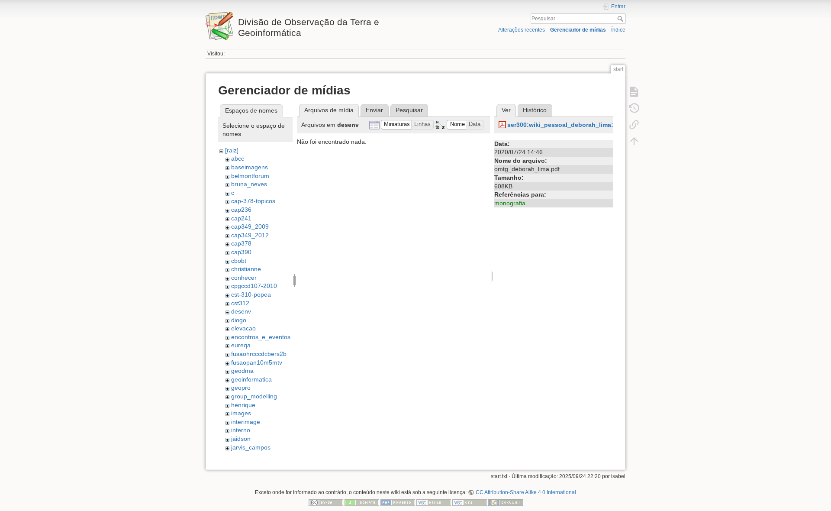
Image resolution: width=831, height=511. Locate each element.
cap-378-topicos (253, 200)
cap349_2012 (250, 235)
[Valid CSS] (469, 502)
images (241, 413)
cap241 (241, 218)
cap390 (241, 252)
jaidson (241, 438)
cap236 (241, 209)
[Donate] (362, 502)
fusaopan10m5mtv (256, 362)
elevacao (243, 328)
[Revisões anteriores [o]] (634, 108)
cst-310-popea (251, 294)
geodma (242, 370)
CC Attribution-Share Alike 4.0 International (526, 492)
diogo (238, 320)
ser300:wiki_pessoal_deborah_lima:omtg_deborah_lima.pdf (595, 124)
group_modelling (254, 396)
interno (240, 430)
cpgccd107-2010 (254, 285)
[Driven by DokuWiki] (505, 502)
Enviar (374, 110)
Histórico (535, 110)
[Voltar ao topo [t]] (634, 141)
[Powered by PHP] (397, 502)
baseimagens (249, 167)
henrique (243, 404)
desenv (241, 311)
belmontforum (250, 175)
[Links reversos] (634, 124)
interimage (245, 421)
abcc (237, 158)
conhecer (244, 277)
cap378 (241, 243)
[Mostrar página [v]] (634, 92)
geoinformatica (251, 379)
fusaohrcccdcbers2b (259, 353)
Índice (618, 30)
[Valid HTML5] (433, 502)
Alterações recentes (521, 30)
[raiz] (231, 150)
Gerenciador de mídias (578, 30)
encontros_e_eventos (260, 336)
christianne (246, 268)
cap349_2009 (250, 226)
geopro (241, 387)
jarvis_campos (251, 447)
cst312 (240, 303)
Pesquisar (621, 19)
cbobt (238, 260)
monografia (509, 203)
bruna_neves (249, 184)
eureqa (241, 345)
